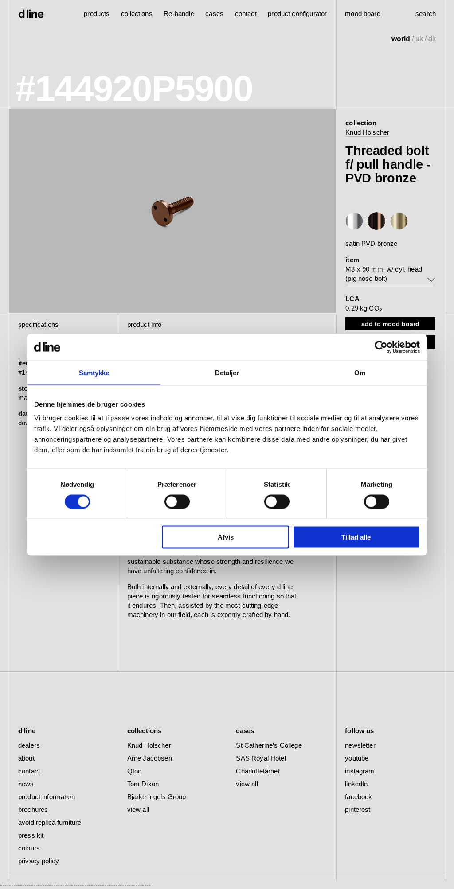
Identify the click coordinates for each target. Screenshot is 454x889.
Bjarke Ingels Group (156, 796)
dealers (29, 745)
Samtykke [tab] (94, 372)
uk (419, 39)
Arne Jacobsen (149, 758)
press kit (30, 835)
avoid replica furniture (49, 822)
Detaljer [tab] (227, 372)
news (26, 784)
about (26, 758)
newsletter (360, 745)
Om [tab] (359, 372)
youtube (356, 758)
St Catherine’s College (268, 745)
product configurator (297, 13)
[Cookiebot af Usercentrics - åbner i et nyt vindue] (381, 346)
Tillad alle (356, 537)
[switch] (177, 501)
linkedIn (356, 784)
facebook (358, 796)
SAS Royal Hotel (261, 758)
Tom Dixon (143, 784)
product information (46, 796)
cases (214, 13)
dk (432, 39)
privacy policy (38, 861)
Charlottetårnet (257, 771)
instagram (359, 771)
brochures (33, 809)
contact (29, 771)
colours (29, 848)
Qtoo (134, 771)
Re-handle (179, 13)
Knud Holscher (367, 132)
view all (138, 809)
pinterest (357, 809)
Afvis (226, 537)
